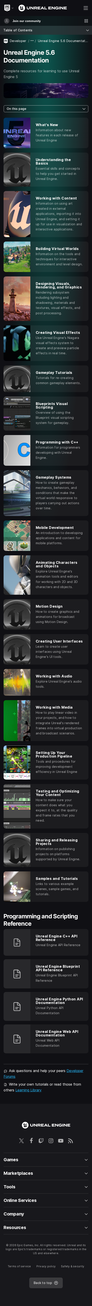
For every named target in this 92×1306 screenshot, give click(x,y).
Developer (18, 41)
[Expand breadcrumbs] (32, 40)
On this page (16, 109)
